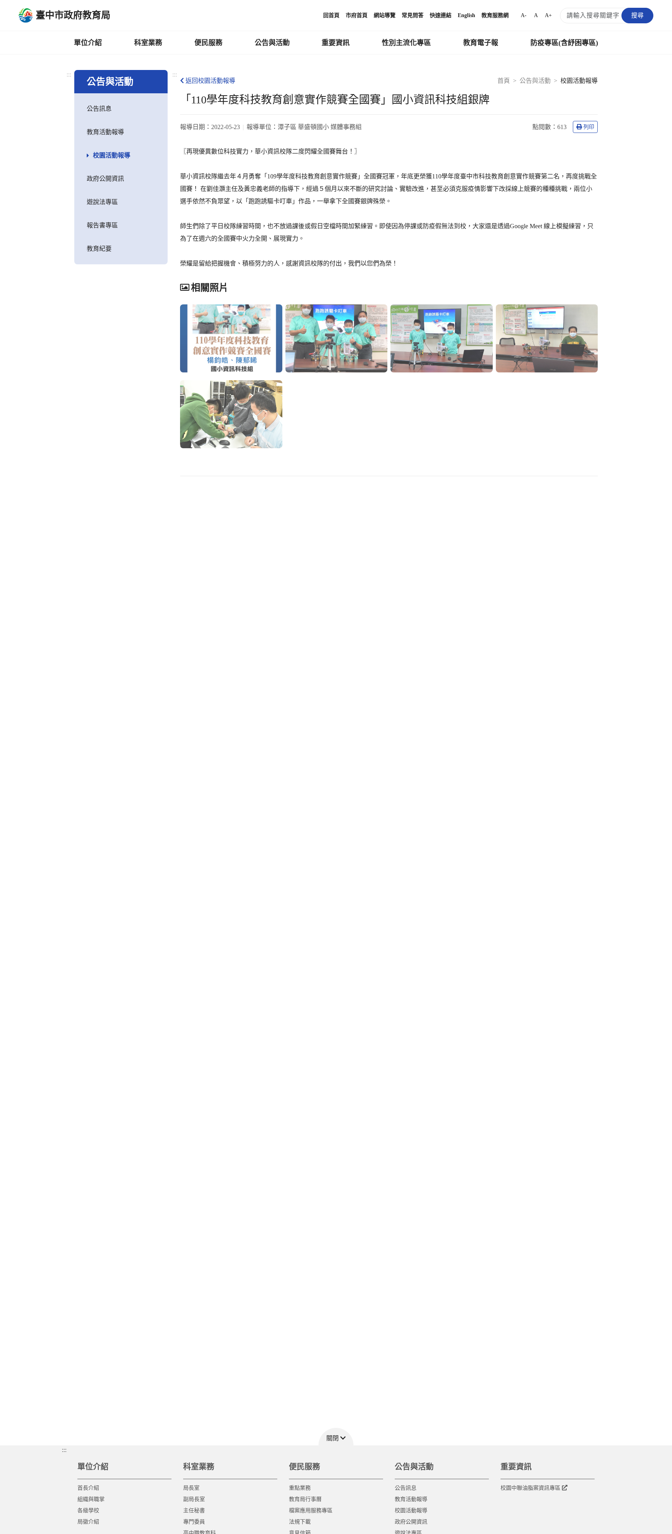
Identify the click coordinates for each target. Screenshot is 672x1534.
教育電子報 (480, 43)
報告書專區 (102, 225)
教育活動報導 (105, 132)
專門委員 (194, 1522)
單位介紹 (88, 43)
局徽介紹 (88, 1522)
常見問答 (413, 15)
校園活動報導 (111, 155)
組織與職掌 (91, 1499)
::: (68, 74)
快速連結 (441, 15)
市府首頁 (357, 15)
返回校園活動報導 (210, 80)
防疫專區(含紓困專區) (564, 43)
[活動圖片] (231, 338)
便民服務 (208, 43)
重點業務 (300, 1488)
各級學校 (88, 1510)
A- (524, 15)
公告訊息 (99, 108)
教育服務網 (495, 15)
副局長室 (194, 1499)
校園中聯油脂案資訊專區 (530, 1488)
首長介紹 (88, 1488)
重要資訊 (336, 43)
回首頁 (331, 15)
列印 (588, 127)
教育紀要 (99, 248)
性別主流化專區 (406, 43)
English (466, 15)
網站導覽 (385, 15)
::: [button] (64, 1450)
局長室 (191, 1488)
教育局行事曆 (305, 1499)
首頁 (503, 80)
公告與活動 (272, 43)
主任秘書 (194, 1510)
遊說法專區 (102, 202)
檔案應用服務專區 (310, 1510)
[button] (336, 1436)
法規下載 (300, 1522)
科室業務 (148, 43)
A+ (548, 15)
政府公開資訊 (105, 178)
